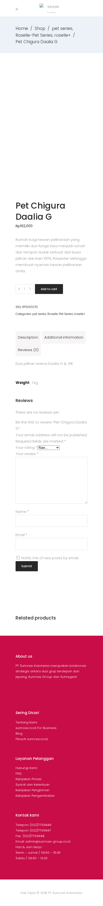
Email (21, 534)
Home (22, 28)
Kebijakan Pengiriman (32, 790)
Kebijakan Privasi (28, 779)
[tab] (28, 337)
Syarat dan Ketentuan (33, 784)
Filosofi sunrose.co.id (32, 739)
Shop (40, 28)
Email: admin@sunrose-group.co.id (43, 841)
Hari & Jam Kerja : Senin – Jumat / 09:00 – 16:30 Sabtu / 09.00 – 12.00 (38, 852)
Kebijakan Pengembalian (35, 795)
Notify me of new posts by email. (50, 557)
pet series (62, 28)
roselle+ (62, 35)
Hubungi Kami (26, 768)
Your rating (26, 447)
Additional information (63, 337)
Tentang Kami (26, 722)
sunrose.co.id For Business (36, 728)
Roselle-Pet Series (34, 35)
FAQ (19, 773)
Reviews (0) (28, 349)
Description (28, 337)
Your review (27, 453)
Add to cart (49, 289)
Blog (19, 733)
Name (22, 511)
